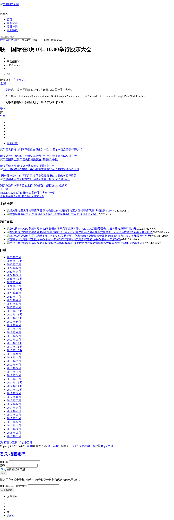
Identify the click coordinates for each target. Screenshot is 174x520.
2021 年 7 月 (14, 285)
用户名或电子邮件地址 (13, 486)
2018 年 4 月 (14, 371)
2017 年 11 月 (14, 386)
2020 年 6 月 (14, 300)
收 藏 (3, 83)
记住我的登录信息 (14, 469)
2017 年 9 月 (14, 393)
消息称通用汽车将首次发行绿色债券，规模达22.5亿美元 (33, 185)
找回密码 (17, 454)
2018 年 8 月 (14, 357)
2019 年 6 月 (14, 332)
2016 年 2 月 (14, 432)
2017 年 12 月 (14, 382)
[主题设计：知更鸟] (105, 446)
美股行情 (12, 26)
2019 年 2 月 (14, 339)
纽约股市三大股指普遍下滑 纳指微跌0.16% (86, 210)
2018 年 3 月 (14, 375)
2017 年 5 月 (14, 407)
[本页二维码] (10, 515)
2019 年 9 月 (14, 321)
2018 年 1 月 (14, 379)
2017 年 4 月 (14, 411)
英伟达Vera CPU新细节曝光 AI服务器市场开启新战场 (105, 228)
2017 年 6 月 (14, 404)
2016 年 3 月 (14, 429)
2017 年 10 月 (14, 389)
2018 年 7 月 (14, 361)
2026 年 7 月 (14, 257)
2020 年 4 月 (14, 307)
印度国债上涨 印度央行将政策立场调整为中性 (27, 165)
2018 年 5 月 (14, 368)
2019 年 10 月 (14, 318)
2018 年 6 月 (14, 364)
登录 (4, 454)
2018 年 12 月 (14, 343)
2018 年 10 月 (14, 350)
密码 (2, 465)
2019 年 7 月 (14, 328)
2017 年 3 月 (14, 414)
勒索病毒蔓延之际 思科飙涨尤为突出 (76, 214)
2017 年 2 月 (14, 418)
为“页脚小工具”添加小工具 (16, 442)
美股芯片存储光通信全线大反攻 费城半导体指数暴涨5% (109, 243)
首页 (9, 19)
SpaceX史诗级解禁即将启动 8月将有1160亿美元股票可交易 (115, 235)
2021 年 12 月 (14, 278)
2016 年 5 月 (14, 421)
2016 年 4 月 (14, 425)
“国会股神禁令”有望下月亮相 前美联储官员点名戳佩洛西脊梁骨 (38, 175)
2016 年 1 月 (14, 436)
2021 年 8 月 (14, 282)
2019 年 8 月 (14, 325)
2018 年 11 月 (14, 346)
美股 (8, 89)
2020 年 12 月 (14, 289)
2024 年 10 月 (14, 260)
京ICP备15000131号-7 (85, 446)
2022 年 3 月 (14, 275)
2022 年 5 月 (14, 271)
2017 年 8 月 (14, 396)
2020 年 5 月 (14, 303)
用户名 (4, 462)
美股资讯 (12, 23)
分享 (2, 115)
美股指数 (12, 30)
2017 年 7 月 (14, 400)
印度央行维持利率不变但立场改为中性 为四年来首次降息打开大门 (40, 155)
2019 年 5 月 (14, 336)
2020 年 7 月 (14, 296)
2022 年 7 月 (14, 264)
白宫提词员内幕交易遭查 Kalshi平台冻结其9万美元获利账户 (117, 232)
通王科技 (53, 446)
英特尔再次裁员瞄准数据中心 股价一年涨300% (93, 239)
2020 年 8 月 (14, 293)
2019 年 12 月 (14, 311)
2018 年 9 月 (14, 353)
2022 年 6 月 (14, 268)
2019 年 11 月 (14, 314)
